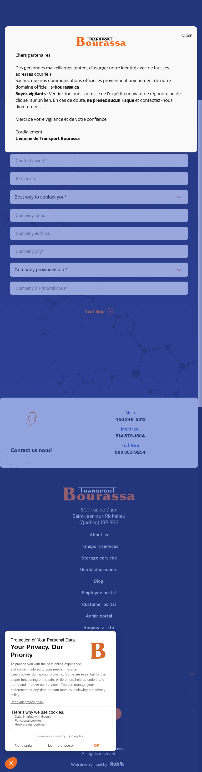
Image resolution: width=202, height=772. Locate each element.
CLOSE (186, 36)
